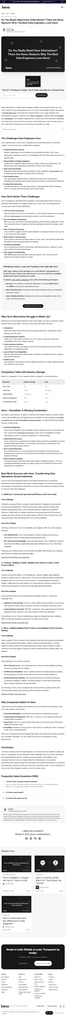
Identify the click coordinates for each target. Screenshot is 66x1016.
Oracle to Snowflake (40, 993)
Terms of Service (53, 987)
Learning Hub (22, 979)
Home (3, 13)
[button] (33, 784)
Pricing (3, 982)
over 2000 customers (20, 280)
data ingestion (16, 216)
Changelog (4, 989)
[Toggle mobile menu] (62, 7)
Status (3, 992)
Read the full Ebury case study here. (13, 694)
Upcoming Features (6, 987)
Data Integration (9, 874)
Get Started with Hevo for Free (33, 306)
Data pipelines (55, 171)
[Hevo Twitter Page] (64, 1006)
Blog (20, 977)
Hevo (9, 271)
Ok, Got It (49, 1013)
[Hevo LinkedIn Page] (61, 1006)
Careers (51, 979)
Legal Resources (53, 989)
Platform (39, 874)
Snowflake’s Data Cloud (25, 433)
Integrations (4, 984)
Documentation (23, 984)
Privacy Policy (52, 984)
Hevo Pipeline (5, 977)
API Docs (21, 982)
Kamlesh (9, 30)
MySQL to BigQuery (39, 986)
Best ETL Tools (38, 979)
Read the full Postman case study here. (14, 623)
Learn (7, 13)
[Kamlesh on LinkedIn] (12, 30)
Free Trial (4, 979)
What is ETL (37, 977)
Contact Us (52, 977)
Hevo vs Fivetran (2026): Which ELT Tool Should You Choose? (48, 880)
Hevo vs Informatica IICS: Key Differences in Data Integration (15, 921)
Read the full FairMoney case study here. (15, 557)
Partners (51, 982)
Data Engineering (23, 987)
